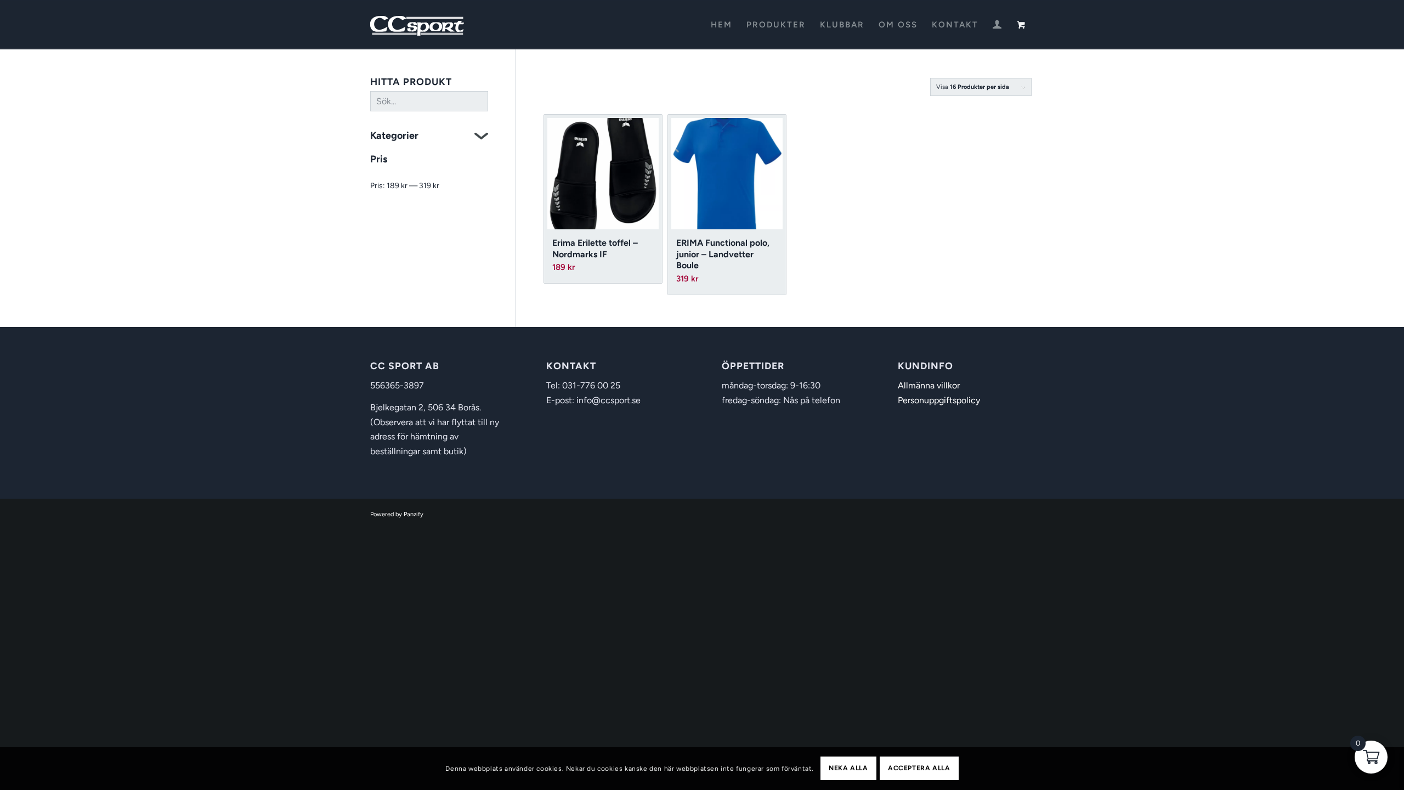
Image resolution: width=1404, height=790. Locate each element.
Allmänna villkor (929, 385)
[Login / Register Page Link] (997, 26)
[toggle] (481, 137)
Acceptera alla (919, 768)
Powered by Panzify (396, 514)
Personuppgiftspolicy (939, 400)
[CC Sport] (417, 25)
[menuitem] (721, 25)
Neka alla (848, 768)
